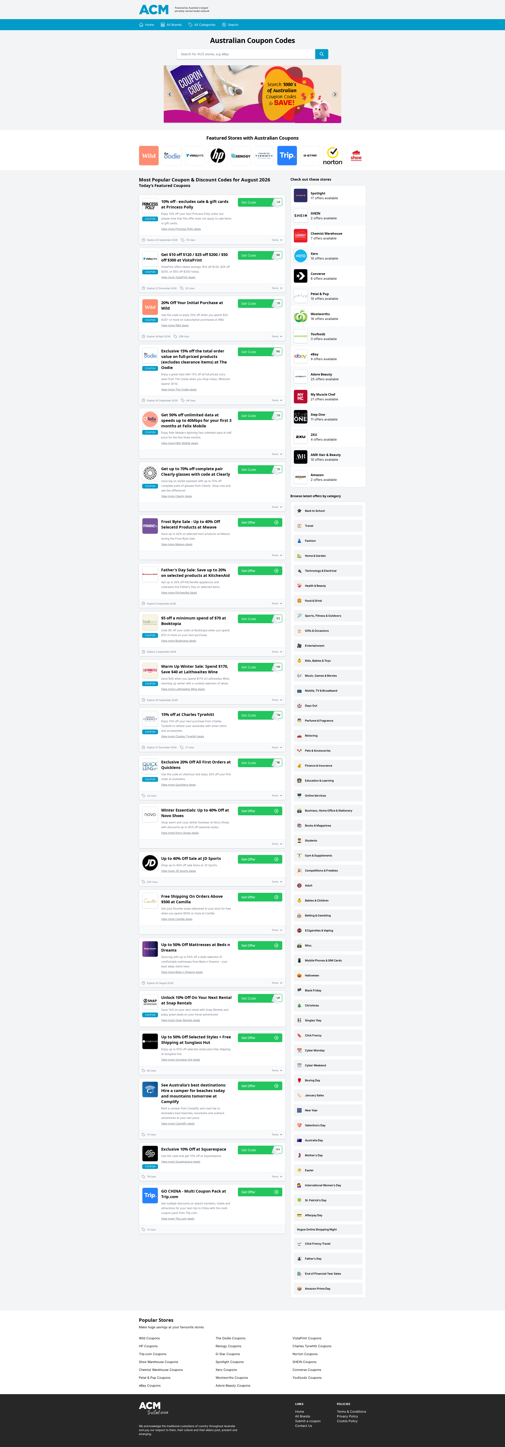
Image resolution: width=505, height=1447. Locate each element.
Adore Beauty (233, 1385)
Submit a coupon (308, 1421)
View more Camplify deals (178, 1123)
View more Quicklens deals (178, 784)
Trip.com (152, 1354)
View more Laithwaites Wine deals (183, 689)
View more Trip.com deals (177, 1218)
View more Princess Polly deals (181, 229)
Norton (305, 1354)
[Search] (321, 54)
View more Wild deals (175, 325)
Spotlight (230, 1362)
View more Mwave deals (176, 544)
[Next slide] (335, 94)
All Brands (302, 1416)
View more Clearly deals (176, 496)
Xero (226, 1370)
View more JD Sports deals (178, 870)
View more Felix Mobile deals (179, 443)
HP (148, 1346)
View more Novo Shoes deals (180, 832)
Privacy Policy (347, 1416)
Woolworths (232, 1378)
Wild (149, 1338)
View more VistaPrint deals (178, 277)
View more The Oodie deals (178, 389)
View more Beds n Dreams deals (182, 972)
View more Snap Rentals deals (180, 1020)
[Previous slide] (170, 94)
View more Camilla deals (176, 919)
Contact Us (303, 1426)
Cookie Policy (347, 1421)
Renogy (228, 1346)
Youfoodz (307, 1378)
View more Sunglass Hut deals (180, 1059)
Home (299, 1411)
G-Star (228, 1354)
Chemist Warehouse (161, 1370)
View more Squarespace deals (180, 1161)
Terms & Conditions (351, 1411)
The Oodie (230, 1338)
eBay (150, 1385)
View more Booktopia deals (178, 640)
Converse (307, 1370)
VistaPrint (307, 1338)
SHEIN (304, 1362)
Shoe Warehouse (158, 1362)
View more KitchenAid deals (179, 592)
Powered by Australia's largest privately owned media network (192, 9)
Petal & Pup (154, 1378)
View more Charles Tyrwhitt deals (182, 736)
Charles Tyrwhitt (312, 1346)
